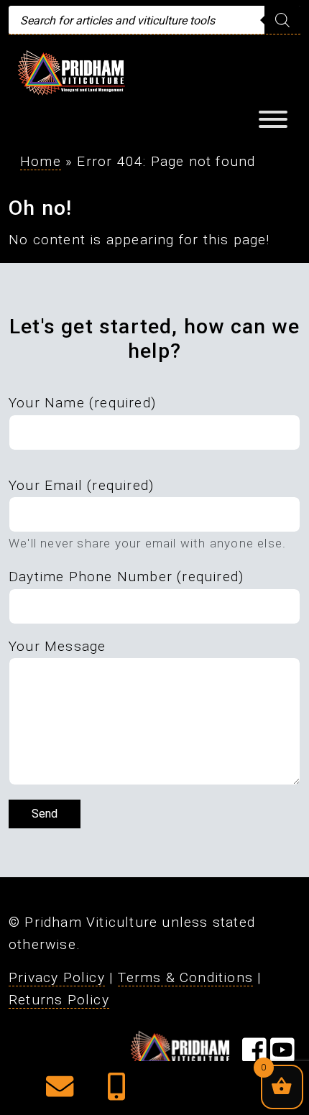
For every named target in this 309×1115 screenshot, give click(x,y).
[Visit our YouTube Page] (282, 1055)
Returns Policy (59, 999)
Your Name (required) (82, 402)
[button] (59, 1091)
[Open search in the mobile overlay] (154, 20)
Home (40, 161)
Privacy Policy (57, 977)
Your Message (57, 646)
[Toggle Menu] (273, 119)
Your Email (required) (81, 485)
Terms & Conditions (185, 977)
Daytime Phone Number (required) (126, 576)
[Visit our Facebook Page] (254, 1055)
